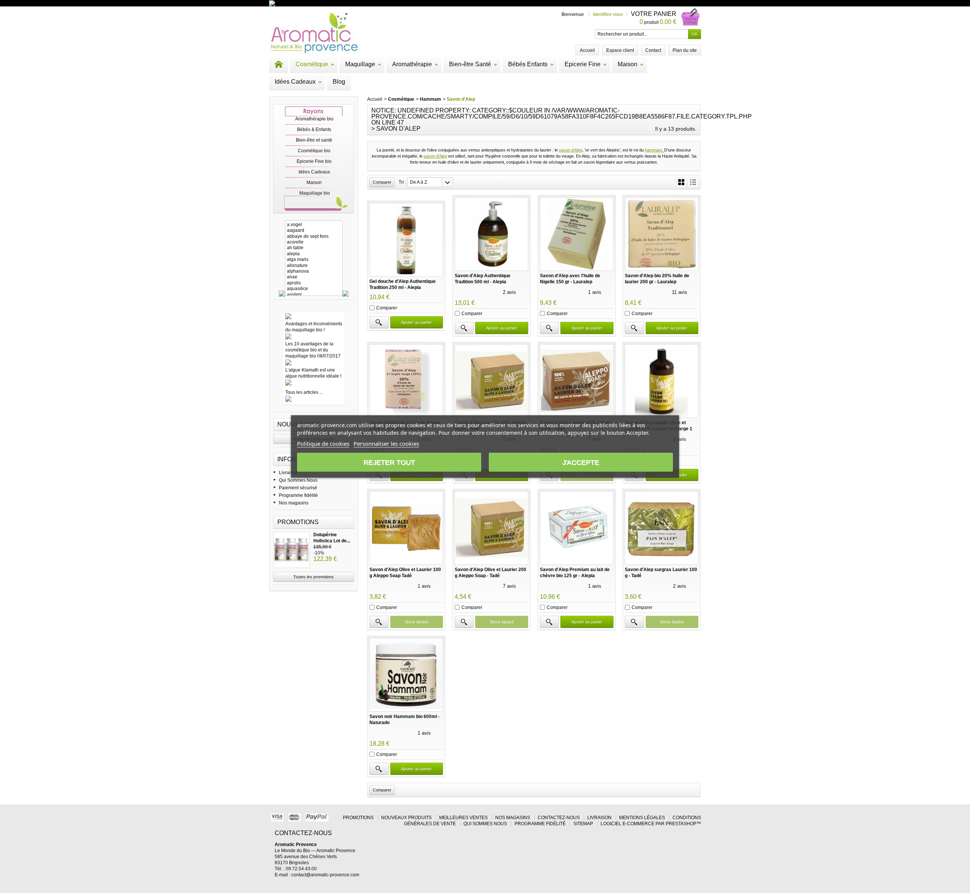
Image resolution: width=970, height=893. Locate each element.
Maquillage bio (314, 193)
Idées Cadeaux (295, 81)
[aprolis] (313, 283)
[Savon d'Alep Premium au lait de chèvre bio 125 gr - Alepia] (576, 528)
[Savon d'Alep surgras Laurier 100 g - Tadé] (661, 528)
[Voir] (378, 322)
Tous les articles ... (304, 392)
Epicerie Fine (583, 64)
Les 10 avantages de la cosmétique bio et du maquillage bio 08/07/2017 (313, 350)
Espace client (620, 50)
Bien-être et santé (314, 140)
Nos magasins (293, 503)
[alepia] (313, 254)
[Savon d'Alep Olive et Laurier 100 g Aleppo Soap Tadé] (406, 528)
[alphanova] (313, 271)
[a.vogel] (313, 225)
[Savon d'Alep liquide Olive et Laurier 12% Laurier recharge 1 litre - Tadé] (661, 381)
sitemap (583, 823)
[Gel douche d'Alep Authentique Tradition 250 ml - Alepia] (406, 239)
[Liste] (693, 182)
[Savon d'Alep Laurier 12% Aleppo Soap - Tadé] (491, 381)
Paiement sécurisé (298, 487)
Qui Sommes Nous (298, 480)
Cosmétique (312, 64)
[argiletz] (313, 295)
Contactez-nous (559, 817)
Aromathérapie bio (314, 119)
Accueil (374, 99)
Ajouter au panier (416, 322)
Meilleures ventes (463, 817)
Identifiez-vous (608, 14)
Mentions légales (642, 817)
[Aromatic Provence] (314, 33)
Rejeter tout (389, 462)
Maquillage (360, 64)
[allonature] (313, 266)
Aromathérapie (412, 64)
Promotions (298, 522)
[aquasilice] (313, 289)
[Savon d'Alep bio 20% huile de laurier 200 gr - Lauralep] (661, 234)
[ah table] (313, 248)
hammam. (654, 150)
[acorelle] (313, 242)
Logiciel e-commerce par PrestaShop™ (651, 823)
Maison (627, 64)
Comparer (386, 308)
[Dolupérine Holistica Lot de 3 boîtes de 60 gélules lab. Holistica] (291, 550)
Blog (339, 81)
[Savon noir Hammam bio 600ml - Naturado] (406, 675)
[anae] (313, 277)
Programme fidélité (298, 495)
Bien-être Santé (470, 64)
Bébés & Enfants (314, 129)
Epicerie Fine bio (314, 161)
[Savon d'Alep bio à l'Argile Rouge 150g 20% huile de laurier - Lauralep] (406, 381)
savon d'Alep (570, 150)
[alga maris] (313, 259)
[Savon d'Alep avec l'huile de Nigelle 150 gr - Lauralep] (576, 234)
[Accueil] (278, 64)
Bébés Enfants (528, 64)
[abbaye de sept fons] (313, 236)
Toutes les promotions (313, 577)
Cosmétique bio (314, 150)
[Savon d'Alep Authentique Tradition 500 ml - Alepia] (491, 234)
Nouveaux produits (406, 817)
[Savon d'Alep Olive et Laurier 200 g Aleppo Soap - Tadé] (491, 528)
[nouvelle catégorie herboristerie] (305, 3)
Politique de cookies (323, 443)
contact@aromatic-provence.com (325, 874)
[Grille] (681, 182)
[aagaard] (313, 230)
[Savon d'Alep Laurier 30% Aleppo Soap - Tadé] (576, 381)
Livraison (288, 472)
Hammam (430, 99)
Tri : (402, 182)
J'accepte (580, 462)
